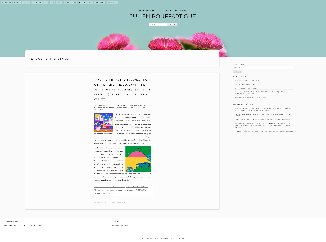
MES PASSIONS (85, 3)
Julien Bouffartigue (101, 105)
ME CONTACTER (70, 3)
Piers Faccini (144, 105)
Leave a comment (118, 202)
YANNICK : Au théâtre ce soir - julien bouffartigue (251, 131)
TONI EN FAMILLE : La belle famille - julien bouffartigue (252, 114)
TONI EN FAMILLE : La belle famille (245, 84)
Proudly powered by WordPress (153, 238)
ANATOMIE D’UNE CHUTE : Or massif (246, 88)
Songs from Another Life (119, 107)
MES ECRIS (99, 3)
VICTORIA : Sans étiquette (282, 120)
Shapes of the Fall (102, 107)
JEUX (52, 3)
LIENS (59, 3)
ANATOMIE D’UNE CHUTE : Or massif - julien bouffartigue (253, 120)
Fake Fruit (134, 105)
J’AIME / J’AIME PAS (39, 3)
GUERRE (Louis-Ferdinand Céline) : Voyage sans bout (251, 97)
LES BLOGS (112, 3)
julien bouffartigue (11, 3)
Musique (106, 202)
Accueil (26, 3)
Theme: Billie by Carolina (175, 238)
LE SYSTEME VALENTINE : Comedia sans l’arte (249, 80)
